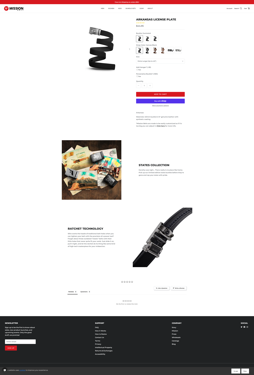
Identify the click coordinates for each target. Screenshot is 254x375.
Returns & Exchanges (103, 351)
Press (174, 334)
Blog (174, 344)
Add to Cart (160, 94)
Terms (97, 341)
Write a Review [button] (179, 288)
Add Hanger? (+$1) (143, 67)
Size (138, 57)
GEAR (142, 8)
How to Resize (101, 334)
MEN (102, 8)
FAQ (97, 327)
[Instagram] (247, 327)
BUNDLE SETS (131, 8)
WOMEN (111, 8)
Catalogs (175, 341)
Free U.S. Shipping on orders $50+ (127, 2)
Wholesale (176, 337)
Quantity (139, 81)
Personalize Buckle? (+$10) (147, 74)
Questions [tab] (84, 292)
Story (174, 327)
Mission (175, 331)
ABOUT (150, 8)
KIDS (120, 8)
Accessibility (100, 354)
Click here (161, 126)
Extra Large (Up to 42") (147, 61)
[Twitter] (241, 327)
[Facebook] (244, 327)
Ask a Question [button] (162, 288)
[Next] (129, 49)
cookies (22, 370)
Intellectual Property (103, 347)
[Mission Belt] (13, 8)
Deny (245, 371)
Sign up (11, 348)
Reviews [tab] (71, 292)
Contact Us (99, 337)
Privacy (98, 344)
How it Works (100, 331)
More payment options (160, 105)
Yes (139, 70)
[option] (100, 49)
